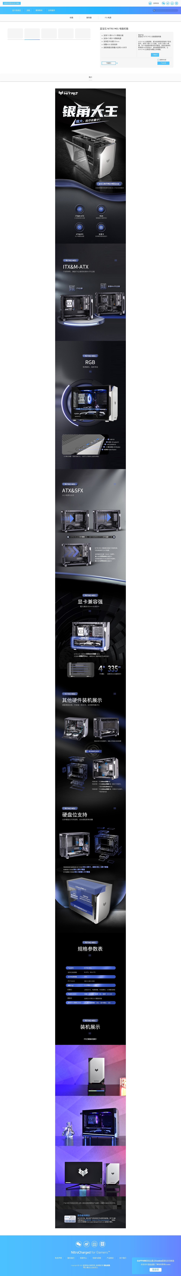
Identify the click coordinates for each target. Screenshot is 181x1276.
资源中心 (83, 1258)
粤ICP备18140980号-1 (90, 1267)
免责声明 (58, 1258)
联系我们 (70, 1258)
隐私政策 (151, 1264)
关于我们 (122, 1258)
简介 (90, 77)
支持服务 (51, 10)
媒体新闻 (39, 10)
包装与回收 (97, 1258)
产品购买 (110, 1258)
